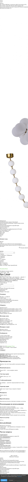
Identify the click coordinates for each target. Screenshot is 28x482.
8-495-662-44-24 (3, 243)
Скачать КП (7, 429)
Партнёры (15, 222)
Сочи (1, 242)
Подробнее (19, 476)
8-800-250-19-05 (10, 243)
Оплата (23, 245)
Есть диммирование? (5, 437)
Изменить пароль (11, 225)
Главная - (2, 260)
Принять (4, 480)
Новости (2, 229)
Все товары (4, 4)
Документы (2, 290)
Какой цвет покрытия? (6, 443)
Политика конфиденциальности (11, 229)
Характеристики (3, 289)
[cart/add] (0, 287)
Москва (7, 231)
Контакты (8, 223)
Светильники (22, 4)
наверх (1, 458)
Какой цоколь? (4, 434)
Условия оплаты (20, 223)
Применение (10, 358)
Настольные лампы (5, 5)
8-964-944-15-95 (13, 451)
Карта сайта (7, 230)
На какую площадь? (5, 440)
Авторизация (6, 226)
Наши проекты (9, 222)
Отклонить (11, 480)
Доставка (3, 223)
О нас (5, 465)
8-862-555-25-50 (6, 451)
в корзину (3, 350)
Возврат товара (13, 223)
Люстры (14, 5)
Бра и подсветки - (4, 262)
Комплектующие (6, 8)
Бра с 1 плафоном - (4, 264)
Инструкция (11, 288)
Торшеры (20, 5)
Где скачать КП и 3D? (5, 445)
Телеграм (17, 456)
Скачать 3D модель (4, 288)
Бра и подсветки (13, 4)
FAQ (19, 358)
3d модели (19, 245)
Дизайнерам (2, 222)
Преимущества (3, 358)
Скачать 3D (2, 429)
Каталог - (2, 261)
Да (0, 234)
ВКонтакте (11, 456)
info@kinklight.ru (18, 243)
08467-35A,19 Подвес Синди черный (8, 347)
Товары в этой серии (4, 291)
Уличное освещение (7, 462)
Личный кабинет (4, 225)
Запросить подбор (14, 429)
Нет (2, 234)
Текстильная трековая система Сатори (9, 6)
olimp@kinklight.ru (21, 451)
